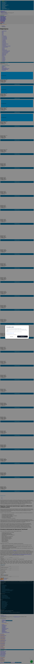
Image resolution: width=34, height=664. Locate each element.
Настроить (11, 336)
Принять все (22, 336)
